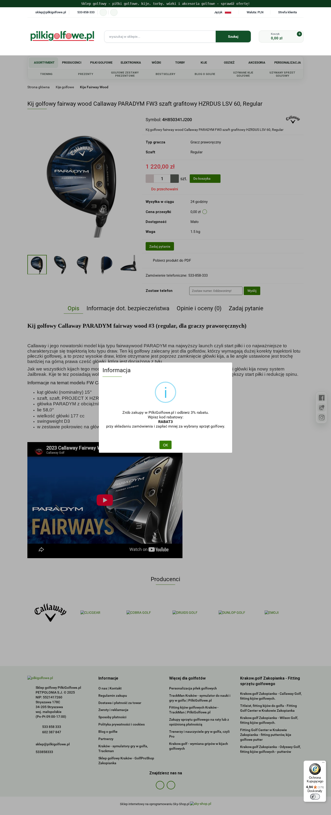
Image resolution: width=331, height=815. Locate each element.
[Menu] (323, 763)
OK (165, 445)
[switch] (315, 797)
